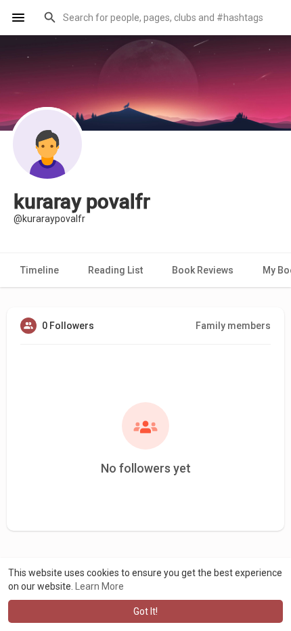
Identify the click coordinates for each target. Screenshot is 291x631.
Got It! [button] (145, 611)
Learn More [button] (99, 586)
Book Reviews (202, 270)
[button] (159, 17)
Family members (233, 325)
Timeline (39, 270)
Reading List (115, 270)
